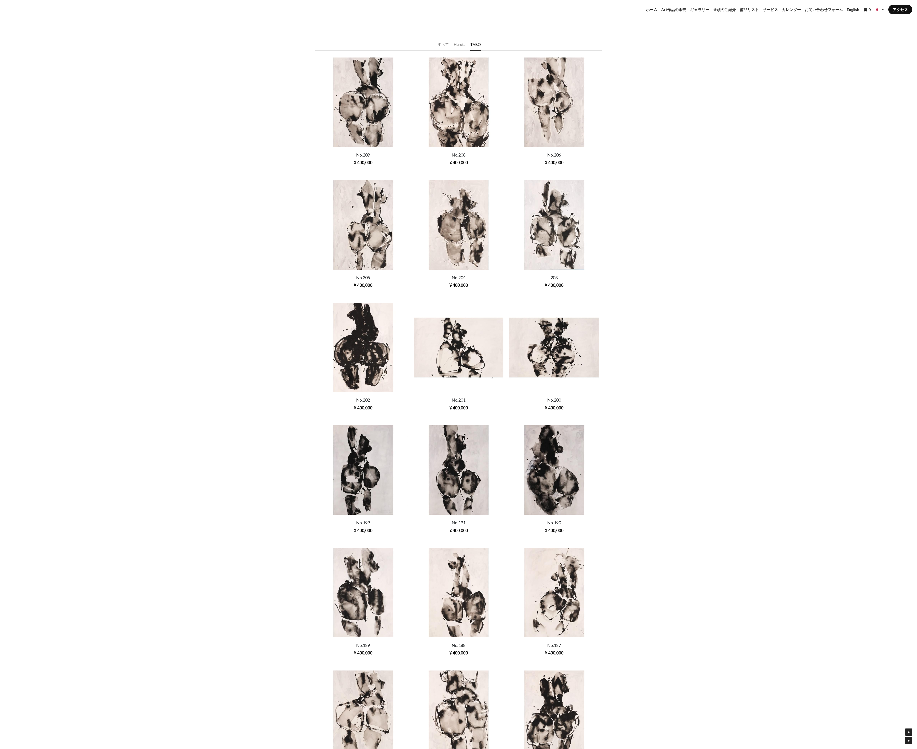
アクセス (900, 9)
